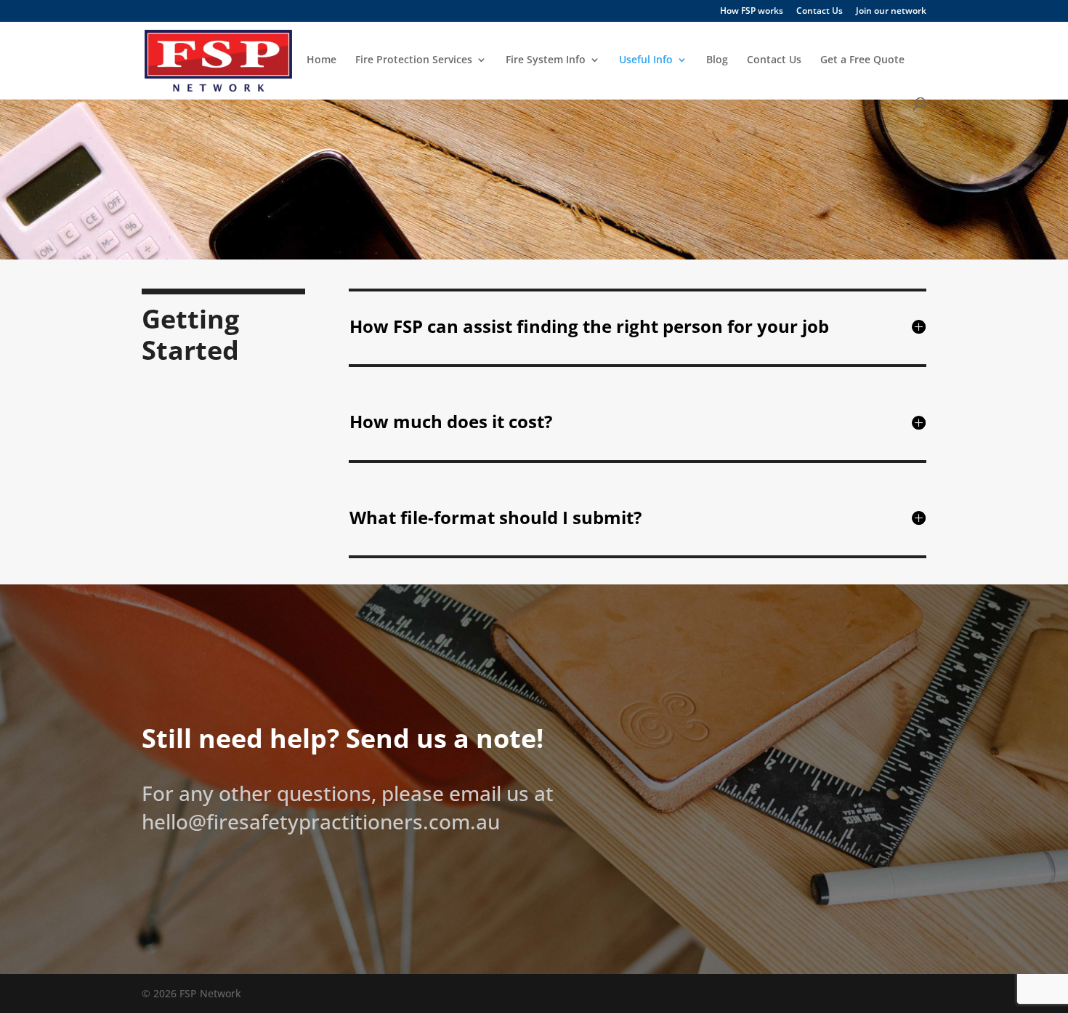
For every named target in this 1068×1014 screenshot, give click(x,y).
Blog (717, 60)
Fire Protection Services (413, 60)
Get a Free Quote (862, 60)
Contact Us (819, 12)
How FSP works (751, 12)
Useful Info (646, 60)
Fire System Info (546, 60)
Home (321, 60)
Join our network (891, 12)
